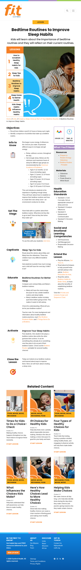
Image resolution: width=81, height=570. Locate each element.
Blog (31, 545)
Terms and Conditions (37, 561)
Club (44, 548)
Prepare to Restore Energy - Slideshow (66, 158)
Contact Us (58, 543)
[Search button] (67, 11)
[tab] (15, 61)
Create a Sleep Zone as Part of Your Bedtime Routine (39, 119)
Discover (46, 538)
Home (8, 119)
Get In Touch (57, 539)
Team (32, 548)
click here (46, 241)
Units (15, 119)
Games (45, 546)
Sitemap (33, 559)
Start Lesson (12, 444)
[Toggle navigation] (73, 11)
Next (49, 230)
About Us (33, 539)
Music (44, 543)
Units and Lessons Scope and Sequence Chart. (61, 295)
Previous (24, 230)
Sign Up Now (13, 553)
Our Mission (34, 543)
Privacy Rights (35, 564)
